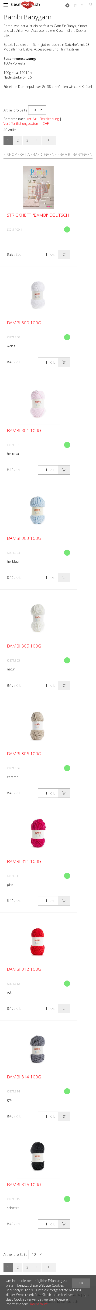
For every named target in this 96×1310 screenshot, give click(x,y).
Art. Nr (31, 119)
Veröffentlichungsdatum (21, 123)
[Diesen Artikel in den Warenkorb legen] (64, 254)
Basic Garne (45, 154)
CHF (46, 123)
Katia (25, 154)
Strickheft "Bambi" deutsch (38, 215)
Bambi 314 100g (24, 1077)
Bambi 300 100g (24, 323)
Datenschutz (38, 1304)
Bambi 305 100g (24, 646)
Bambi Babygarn (76, 154)
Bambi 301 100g (24, 430)
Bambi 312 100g (24, 969)
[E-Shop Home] (25, 4)
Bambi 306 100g (24, 754)
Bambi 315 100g (24, 1184)
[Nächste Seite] (49, 140)
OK (81, 1283)
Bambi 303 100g (24, 538)
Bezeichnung (49, 119)
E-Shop (10, 154)
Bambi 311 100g (24, 861)
